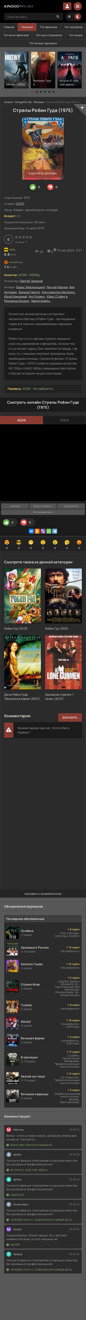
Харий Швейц (40, 301)
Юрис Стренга (57, 296)
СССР (20, 204)
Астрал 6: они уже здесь (29, 1170)
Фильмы (39, 102)
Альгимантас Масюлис (58, 292)
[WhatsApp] (48, 531)
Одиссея (17, 1195)
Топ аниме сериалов (43, 43)
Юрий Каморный (15, 296)
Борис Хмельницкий (30, 287)
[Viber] (43, 531)
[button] (33, 92)
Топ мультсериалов (49, 35)
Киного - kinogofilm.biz (18, 102)
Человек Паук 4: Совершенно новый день (41, 1220)
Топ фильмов (48, 27)
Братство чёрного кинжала (31, 1145)
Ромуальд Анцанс (16, 301)
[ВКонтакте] (31, 531)
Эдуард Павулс (29, 292)
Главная (9, 27)
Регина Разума (57, 287)
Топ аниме (76, 35)
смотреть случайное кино (42, 894)
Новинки (27, 27)
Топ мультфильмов (16, 35)
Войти (67, 6)
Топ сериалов (73, 27)
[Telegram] (54, 531)
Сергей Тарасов (31, 281)
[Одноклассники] (37, 531)
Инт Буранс (37, 296)
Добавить (70, 717)
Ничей (15, 1244)
